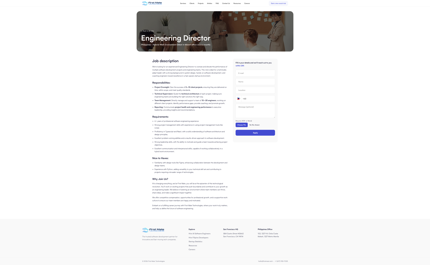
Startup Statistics (195, 241)
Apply (255, 133)
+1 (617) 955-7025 (281, 261)
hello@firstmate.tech (265, 261)
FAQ (217, 3)
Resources (237, 3)
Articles (209, 3)
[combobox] (238, 98)
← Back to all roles (147, 31)
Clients (192, 3)
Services (183, 3)
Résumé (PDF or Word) (244, 121)
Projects (200, 3)
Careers (247, 3)
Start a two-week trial (278, 3)
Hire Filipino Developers (198, 237)
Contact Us (226, 3)
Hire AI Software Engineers (199, 233)
